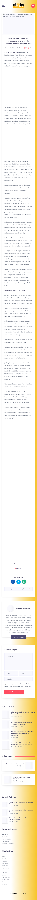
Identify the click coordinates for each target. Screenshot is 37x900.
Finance (18, 568)
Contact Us (5, 837)
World (4, 859)
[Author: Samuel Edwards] (10, 608)
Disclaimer (5, 841)
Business (5, 865)
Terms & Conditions (8, 843)
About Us (5, 834)
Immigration (6, 877)
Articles (4, 884)
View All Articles (18, 637)
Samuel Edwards (23, 609)
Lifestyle (5, 873)
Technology (5, 863)
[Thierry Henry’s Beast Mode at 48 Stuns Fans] (5, 805)
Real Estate (5, 879)
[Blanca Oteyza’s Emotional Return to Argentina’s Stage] (5, 820)
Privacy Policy (6, 839)
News (3, 856)
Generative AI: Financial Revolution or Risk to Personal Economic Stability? (23, 743)
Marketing (5, 868)
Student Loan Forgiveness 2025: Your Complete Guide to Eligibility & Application (22, 733)
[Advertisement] (18, 87)
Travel (4, 875)
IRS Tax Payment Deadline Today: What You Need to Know (21, 723)
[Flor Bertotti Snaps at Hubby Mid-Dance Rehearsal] (5, 812)
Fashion (4, 882)
